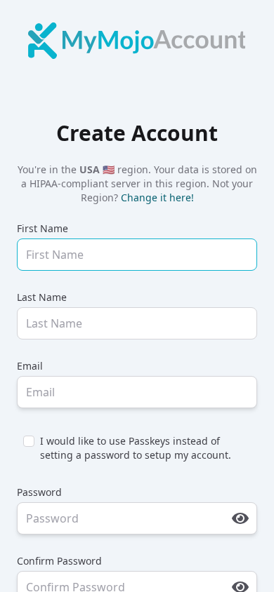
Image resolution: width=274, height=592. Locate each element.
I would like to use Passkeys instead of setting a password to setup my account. (135, 448)
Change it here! (157, 197)
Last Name (42, 297)
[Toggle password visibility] (240, 518)
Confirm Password (59, 560)
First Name (42, 228)
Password (39, 492)
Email (30, 365)
